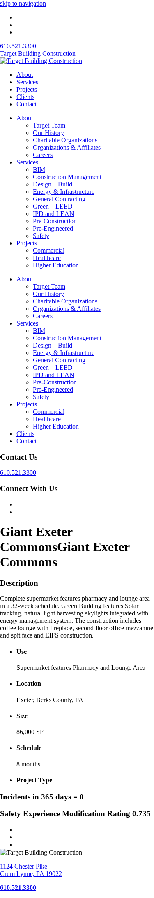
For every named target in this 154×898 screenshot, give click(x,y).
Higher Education (56, 265)
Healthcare (47, 257)
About (24, 74)
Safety (41, 235)
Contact (26, 104)
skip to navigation (23, 3)
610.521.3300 (18, 46)
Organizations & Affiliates (67, 147)
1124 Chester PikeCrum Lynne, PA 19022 (31, 870)
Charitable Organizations (65, 140)
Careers (43, 154)
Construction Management (67, 176)
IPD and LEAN (53, 213)
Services (27, 82)
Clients (25, 96)
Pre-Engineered (53, 228)
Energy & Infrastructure (63, 191)
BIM (39, 169)
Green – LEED (53, 206)
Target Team (49, 125)
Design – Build (52, 184)
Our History (48, 132)
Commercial (48, 250)
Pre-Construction (55, 221)
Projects (26, 89)
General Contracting (59, 198)
